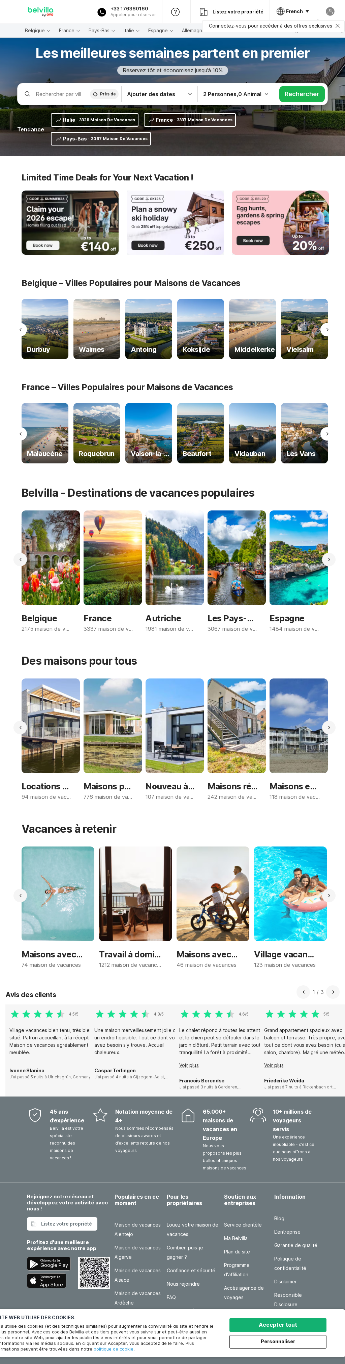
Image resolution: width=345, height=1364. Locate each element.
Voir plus (189, 1065)
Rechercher (302, 93)
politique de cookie (113, 1349)
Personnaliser (278, 1341)
